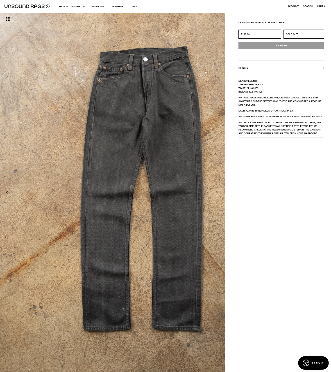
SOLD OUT (292, 34)
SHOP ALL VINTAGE (70, 6)
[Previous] (7, 193)
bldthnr (117, 6)
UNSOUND (98, 6)
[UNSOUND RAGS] (27, 6)
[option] (56, 192)
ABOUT (136, 6)
